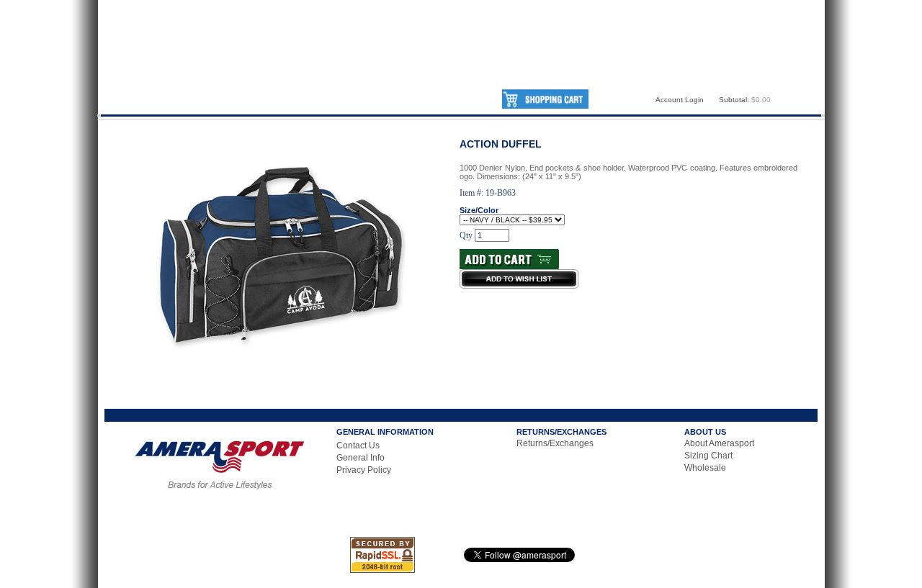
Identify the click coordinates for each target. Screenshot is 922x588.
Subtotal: (734, 100)
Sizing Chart (708, 456)
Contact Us (358, 445)
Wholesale (705, 468)
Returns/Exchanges (555, 443)
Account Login (679, 100)
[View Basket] (544, 106)
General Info (360, 458)
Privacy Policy (363, 470)
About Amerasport (719, 443)
